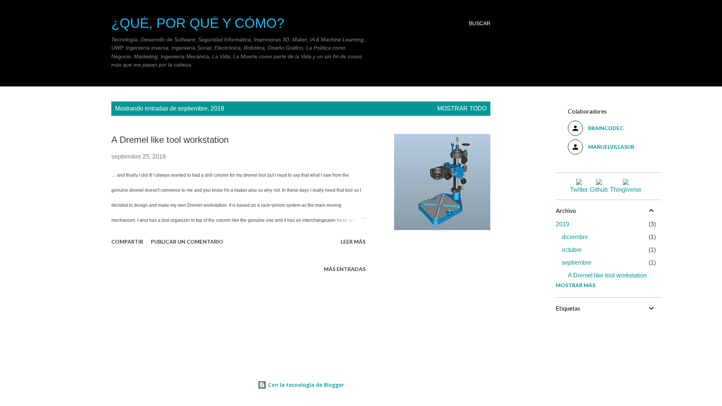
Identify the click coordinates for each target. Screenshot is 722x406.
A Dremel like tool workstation (170, 140)
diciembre (575, 237)
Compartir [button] (127, 241)
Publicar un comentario (187, 241)
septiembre (577, 262)
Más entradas (345, 269)
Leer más (353, 241)
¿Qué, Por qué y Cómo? (197, 23)
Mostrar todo (462, 108)
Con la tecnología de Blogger (305, 384)
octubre (572, 250)
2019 (562, 224)
